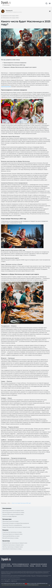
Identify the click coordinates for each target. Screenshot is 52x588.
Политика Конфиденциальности (20, 564)
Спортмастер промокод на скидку (12, 532)
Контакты (38, 565)
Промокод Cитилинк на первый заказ (13, 510)
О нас (2, 567)
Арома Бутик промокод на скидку (11, 549)
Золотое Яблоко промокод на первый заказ (14, 543)
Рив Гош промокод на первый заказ (12, 547)
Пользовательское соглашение (38, 564)
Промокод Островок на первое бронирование (15, 523)
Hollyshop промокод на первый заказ (12, 545)
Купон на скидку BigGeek (9, 516)
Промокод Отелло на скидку (10, 521)
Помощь (32, 565)
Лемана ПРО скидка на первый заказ (12, 514)
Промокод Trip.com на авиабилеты (12, 525)
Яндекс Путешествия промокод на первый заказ (16, 527)
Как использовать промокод (20, 565)
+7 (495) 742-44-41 (13, 581)
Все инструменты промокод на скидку (13, 512)
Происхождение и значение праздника (14, 62)
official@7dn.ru (7, 581)
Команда (44, 565)
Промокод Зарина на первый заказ (12, 534)
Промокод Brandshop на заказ (10, 536)
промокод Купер (6, 86)
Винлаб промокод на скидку (10, 538)
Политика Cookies (5, 564)
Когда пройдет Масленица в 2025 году (14, 65)
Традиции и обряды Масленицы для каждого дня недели (19, 67)
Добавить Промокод (6, 565)
